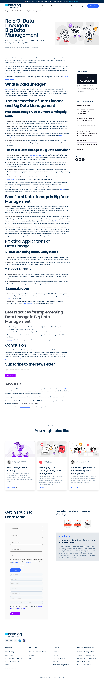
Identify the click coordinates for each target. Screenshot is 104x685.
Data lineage (9, 89)
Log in (31, 658)
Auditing (9, 340)
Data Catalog (9, 652)
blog (45, 391)
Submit (15, 570)
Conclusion (81, 140)
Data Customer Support (13, 661)
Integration (32, 655)
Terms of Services (59, 658)
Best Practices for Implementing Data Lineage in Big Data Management (87, 133)
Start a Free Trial (10, 668)
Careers (55, 655)
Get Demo (93, 6)
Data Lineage (9, 655)
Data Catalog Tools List (84, 661)
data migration (27, 303)
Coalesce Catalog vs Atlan (85, 655)
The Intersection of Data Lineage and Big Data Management (86, 112)
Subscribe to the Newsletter (87, 145)
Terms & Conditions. (26, 562)
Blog (6, 11)
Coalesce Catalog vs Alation (86, 652)
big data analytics (36, 155)
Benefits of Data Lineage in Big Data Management (86, 119)
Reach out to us (25, 407)
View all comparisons (84, 665)
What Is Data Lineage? (84, 105)
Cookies (55, 661)
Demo (7, 665)
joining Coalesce (74, 1)
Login (82, 6)
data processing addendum (62, 665)
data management (61, 221)
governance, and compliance (14, 359)
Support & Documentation (37, 652)
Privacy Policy (15, 562)
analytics (62, 189)
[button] (44, 6)
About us (80, 149)
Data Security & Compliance (14, 658)
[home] (13, 6)
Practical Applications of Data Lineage (86, 126)
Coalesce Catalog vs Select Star (87, 658)
